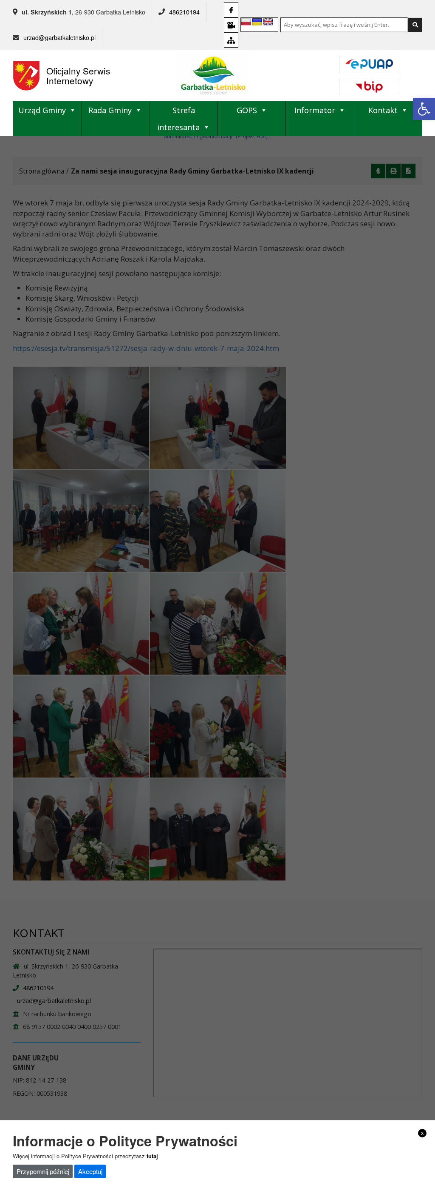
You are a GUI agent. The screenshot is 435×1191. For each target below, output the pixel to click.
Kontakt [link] (383, 110)
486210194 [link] (184, 12)
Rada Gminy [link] (110, 110)
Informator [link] (314, 110)
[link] (424, 109)
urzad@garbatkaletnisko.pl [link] (59, 37)
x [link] (422, 1133)
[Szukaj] (415, 24)
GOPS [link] (247, 110)
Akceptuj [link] (90, 1171)
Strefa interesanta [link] (178, 118)
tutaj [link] (152, 1156)
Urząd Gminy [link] (42, 110)
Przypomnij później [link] (43, 1171)
